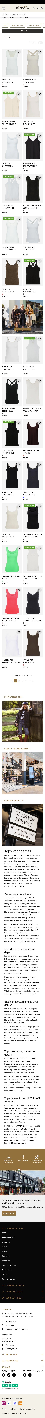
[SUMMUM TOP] (33, 63)
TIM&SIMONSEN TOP (11, 576)
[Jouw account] (33, 8)
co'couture (6, 1242)
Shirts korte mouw (17, 25)
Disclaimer (12, 1409)
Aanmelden (8, 1213)
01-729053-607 (8, 292)
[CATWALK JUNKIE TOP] (33, 517)
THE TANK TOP (29, 369)
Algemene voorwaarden (27, 1409)
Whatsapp (10, 1325)
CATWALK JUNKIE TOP (32, 534)
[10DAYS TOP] (12, 188)
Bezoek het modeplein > (17, 749)
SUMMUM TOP (29, 80)
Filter (24, 30)
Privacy (4, 1409)
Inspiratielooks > (13, 697)
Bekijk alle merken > (9, 1279)
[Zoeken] (3, 14)
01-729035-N (7, 166)
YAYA (4, 1233)
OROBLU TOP (28, 618)
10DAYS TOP (7, 205)
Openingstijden (11, 1349)
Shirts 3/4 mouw (34, 25)
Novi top (27, 453)
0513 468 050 (11, 1322)
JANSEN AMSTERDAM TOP (32, 206)
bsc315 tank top (30, 208)
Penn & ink (6, 1260)
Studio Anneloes (8, 1237)
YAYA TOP (6, 80)
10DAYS (5, 1274)
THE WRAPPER (8, 208)
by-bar (4, 1251)
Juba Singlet (29, 124)
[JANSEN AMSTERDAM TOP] (33, 188)
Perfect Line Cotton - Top (32, 620)
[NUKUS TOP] (33, 104)
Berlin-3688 (28, 82)
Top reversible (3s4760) (9, 124)
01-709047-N (7, 82)
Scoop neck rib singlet (30, 537)
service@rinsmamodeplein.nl (16, 1329)
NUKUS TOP (28, 121)
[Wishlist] (38, 8)
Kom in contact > (13, 801)
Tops (5, 25)
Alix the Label (7, 1270)
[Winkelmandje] (41, 8)
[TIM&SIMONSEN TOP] (12, 559)
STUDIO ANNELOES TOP (31, 451)
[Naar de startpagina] (22, 8)
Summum (5, 1256)
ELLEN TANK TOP (9, 579)
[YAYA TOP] (12, 63)
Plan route (10, 1345)
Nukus (4, 1246)
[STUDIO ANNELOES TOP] (33, 433)
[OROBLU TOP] (33, 601)
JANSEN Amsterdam (9, 1265)
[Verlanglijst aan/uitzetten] (18, 52)
